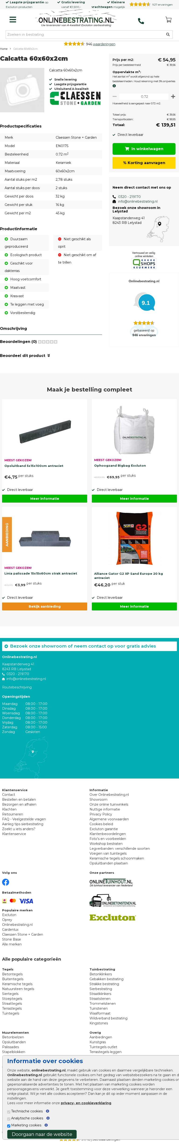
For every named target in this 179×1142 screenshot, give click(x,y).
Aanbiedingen (101, 1037)
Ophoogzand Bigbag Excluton (120, 465)
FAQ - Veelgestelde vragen (24, 819)
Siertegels (10, 994)
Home (3, 48)
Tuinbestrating (102, 969)
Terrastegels (12, 1008)
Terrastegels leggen (106, 1052)
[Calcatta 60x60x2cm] (22, 91)
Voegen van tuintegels (108, 853)
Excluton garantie (104, 829)
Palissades (10, 1047)
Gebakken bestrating (107, 979)
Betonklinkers (101, 974)
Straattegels (12, 1003)
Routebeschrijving (17, 687)
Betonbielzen (13, 1037)
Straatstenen (100, 999)
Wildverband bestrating (108, 1018)
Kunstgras (98, 1042)
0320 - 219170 (129, 197)
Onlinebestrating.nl (17, 925)
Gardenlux (10, 929)
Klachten (9, 809)
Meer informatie (44, 499)
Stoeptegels (12, 999)
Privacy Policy (101, 814)
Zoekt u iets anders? (18, 829)
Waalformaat (100, 1013)
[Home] (76, 18)
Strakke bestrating (104, 984)
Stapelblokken (13, 1052)
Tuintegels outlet (103, 1047)
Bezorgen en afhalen (19, 804)
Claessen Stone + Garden (22, 934)
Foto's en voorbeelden (108, 839)
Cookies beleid (101, 824)
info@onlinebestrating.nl (138, 201)
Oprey (7, 920)
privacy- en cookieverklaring (86, 1103)
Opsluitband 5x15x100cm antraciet (33, 466)
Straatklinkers (100, 994)
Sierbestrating (101, 989)
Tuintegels (10, 1013)
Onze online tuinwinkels (109, 804)
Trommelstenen (103, 1003)
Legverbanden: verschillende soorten (120, 848)
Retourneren (12, 814)
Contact (8, 795)
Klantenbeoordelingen (108, 834)
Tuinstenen (99, 1008)
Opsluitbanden (14, 1042)
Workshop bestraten (106, 844)
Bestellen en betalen (19, 799)
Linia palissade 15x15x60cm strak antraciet (40, 573)
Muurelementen (15, 1032)
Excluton (12, 7)
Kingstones (99, 1023)
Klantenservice (14, 834)
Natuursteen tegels (18, 989)
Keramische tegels (17, 984)
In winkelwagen (147, 149)
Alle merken (12, 944)
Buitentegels (12, 979)
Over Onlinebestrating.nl (109, 795)
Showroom (98, 799)
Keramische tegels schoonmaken (117, 858)
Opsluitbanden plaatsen (109, 863)
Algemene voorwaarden (109, 819)
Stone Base (11, 939)
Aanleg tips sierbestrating (22, 824)
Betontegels (12, 974)
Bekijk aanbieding (45, 606)
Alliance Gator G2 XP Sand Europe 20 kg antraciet (128, 576)
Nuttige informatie (105, 809)
